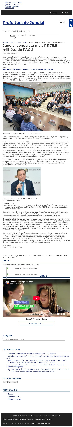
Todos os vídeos (36, 324)
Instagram (30, 419)
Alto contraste (53, 12)
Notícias (23, 42)
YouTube (38, 419)
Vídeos (10, 394)
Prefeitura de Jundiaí (23, 22)
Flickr (44, 419)
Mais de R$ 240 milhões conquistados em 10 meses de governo (28, 69)
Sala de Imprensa (14, 399)
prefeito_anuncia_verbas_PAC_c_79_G (25, 274)
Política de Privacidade (42, 423)
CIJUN (31, 423)
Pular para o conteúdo (13, 2)
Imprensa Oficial (14, 396)
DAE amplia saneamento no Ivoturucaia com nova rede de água (32, 354)
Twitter (49, 419)
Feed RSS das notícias (10, 419)
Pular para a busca (12, 6)
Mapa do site (9, 8)
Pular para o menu (12, 4)
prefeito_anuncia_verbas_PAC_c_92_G (25, 268)
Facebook (22, 419)
